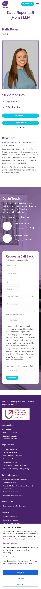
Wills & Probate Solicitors (12, 455)
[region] (20, 556)
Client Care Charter (10, 517)
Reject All (20, 584)
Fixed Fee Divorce (9, 483)
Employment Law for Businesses (15, 506)
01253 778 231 (11, 432)
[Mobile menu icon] (37, 4)
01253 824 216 (11, 439)
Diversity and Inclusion (11, 523)
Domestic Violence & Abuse (13, 495)
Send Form (12, 378)
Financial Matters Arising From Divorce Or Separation (18, 487)
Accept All (20, 573)
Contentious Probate (10, 459)
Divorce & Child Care (10, 492)
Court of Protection (10, 462)
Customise (20, 578)
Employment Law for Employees (15, 465)
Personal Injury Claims (11, 449)
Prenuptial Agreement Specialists (15, 479)
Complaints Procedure (11, 520)
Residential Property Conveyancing (16, 468)
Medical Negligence (10, 452)
